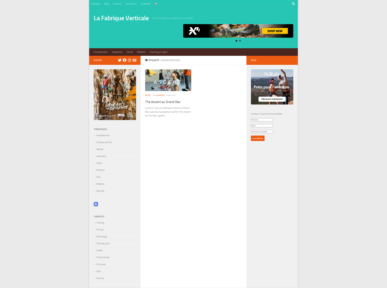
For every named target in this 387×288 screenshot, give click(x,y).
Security (100, 278)
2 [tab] (240, 41)
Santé (130, 52)
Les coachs (130, 3)
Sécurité (100, 191)
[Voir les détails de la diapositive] (238, 31)
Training (100, 222)
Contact (117, 3)
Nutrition (100, 170)
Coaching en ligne (158, 52)
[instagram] (129, 60)
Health (99, 250)
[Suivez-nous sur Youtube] (134, 60)
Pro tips (100, 229)
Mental (99, 149)
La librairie (146, 3)
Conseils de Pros (104, 142)
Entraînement (101, 52)
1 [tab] (236, 41)
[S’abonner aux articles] (96, 205)
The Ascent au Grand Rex (162, 102)
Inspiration (117, 52)
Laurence (160, 95)
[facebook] (124, 60)
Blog (106, 3)
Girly (98, 177)
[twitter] (120, 60)
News (148, 95)
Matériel (141, 52)
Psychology (101, 236)
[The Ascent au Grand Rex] (168, 80)
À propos (95, 3)
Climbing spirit (103, 243)
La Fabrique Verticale (121, 18)
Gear (98, 271)
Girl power (101, 264)
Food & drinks (102, 257)
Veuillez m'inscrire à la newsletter (266, 113)
